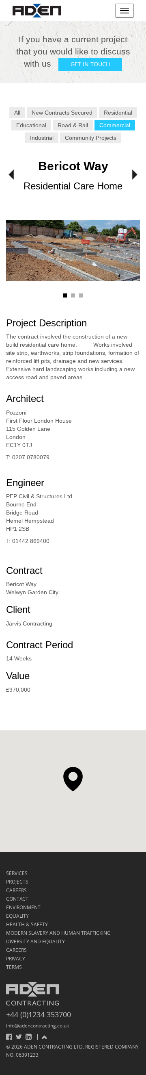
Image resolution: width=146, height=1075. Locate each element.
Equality (17, 915)
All (17, 112)
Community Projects (90, 138)
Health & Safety (27, 924)
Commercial (114, 125)
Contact (17, 898)
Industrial (42, 138)
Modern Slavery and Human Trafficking (58, 932)
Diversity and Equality (35, 941)
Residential (118, 112)
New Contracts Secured (62, 112)
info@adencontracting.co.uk (37, 1025)
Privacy (15, 958)
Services (17, 873)
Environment (23, 907)
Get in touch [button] (90, 64)
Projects (17, 881)
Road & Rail (73, 125)
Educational (31, 125)
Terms (14, 967)
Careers (16, 890)
